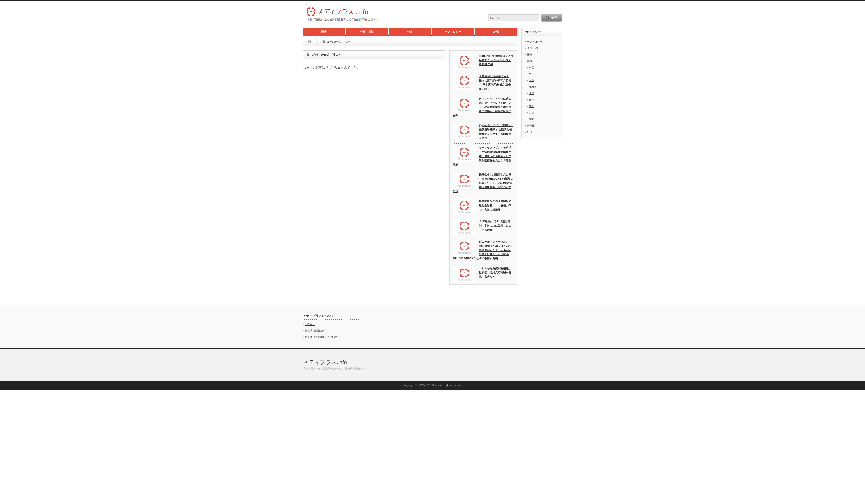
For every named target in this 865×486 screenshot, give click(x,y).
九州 (531, 80)
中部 (531, 74)
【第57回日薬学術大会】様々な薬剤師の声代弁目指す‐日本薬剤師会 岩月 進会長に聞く (495, 82)
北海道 (533, 87)
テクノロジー (453, 31)
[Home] (310, 41)
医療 (324, 31)
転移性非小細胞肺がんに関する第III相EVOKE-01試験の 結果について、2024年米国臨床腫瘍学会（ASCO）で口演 (483, 183)
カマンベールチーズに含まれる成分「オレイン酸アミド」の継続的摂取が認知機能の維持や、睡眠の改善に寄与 (482, 107)
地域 (496, 31)
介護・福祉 (367, 31)
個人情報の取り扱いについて (321, 337)
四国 (531, 99)
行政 (410, 31)
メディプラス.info (325, 362)
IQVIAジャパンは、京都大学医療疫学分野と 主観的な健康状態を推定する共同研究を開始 (496, 132)
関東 (531, 119)
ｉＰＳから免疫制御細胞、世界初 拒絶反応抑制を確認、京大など (495, 272)
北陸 (531, 93)
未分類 (531, 125)
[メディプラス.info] (349, 20)
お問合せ (310, 324)
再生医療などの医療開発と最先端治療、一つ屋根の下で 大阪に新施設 (495, 205)
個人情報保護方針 (315, 330)
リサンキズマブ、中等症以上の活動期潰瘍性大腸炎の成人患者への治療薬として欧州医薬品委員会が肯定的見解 (482, 156)
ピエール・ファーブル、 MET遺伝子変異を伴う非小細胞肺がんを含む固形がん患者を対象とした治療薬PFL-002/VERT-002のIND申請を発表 (482, 250)
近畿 (531, 112)
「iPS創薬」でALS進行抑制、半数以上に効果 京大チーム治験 (495, 225)
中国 (531, 67)
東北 (531, 106)
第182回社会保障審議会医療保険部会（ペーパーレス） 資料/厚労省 (496, 60)
